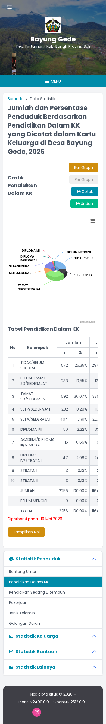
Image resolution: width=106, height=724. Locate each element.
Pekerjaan (18, 602)
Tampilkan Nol (26, 532)
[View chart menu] (92, 221)
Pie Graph (84, 179)
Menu (55, 81)
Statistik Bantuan (36, 651)
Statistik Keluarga (36, 636)
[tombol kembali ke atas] (95, 713)
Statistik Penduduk (38, 559)
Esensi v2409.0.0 (33, 702)
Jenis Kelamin (22, 613)
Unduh (86, 203)
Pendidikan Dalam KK (28, 582)
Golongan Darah (24, 623)
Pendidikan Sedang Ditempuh (37, 592)
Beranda (15, 98)
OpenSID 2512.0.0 (69, 702)
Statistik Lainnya (35, 667)
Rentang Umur (22, 571)
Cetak (86, 191)
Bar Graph (83, 167)
